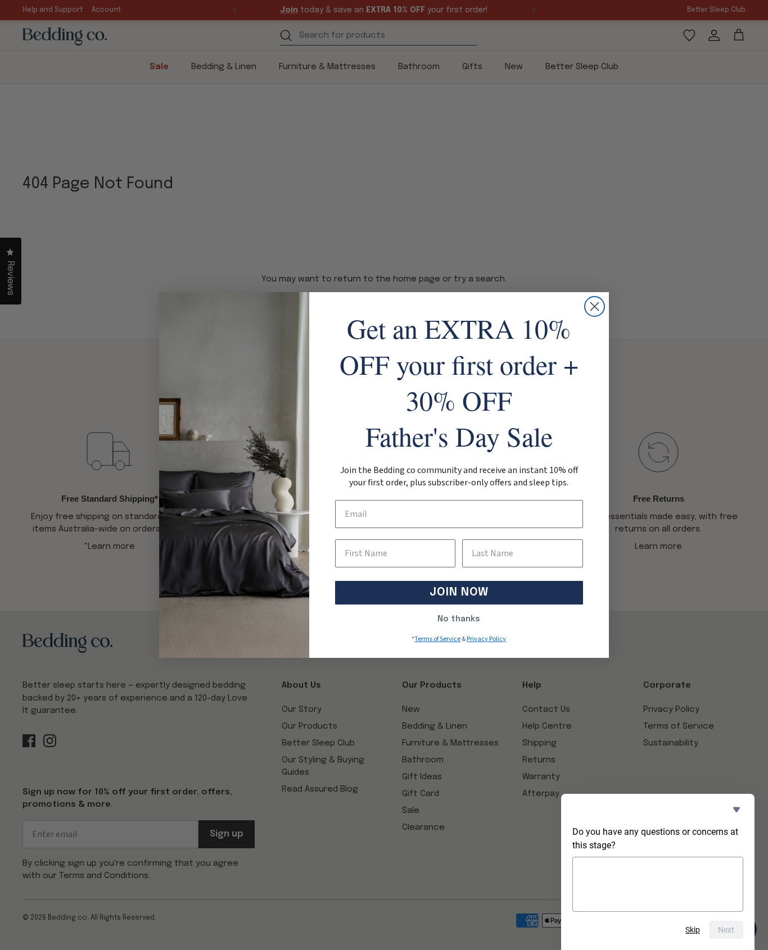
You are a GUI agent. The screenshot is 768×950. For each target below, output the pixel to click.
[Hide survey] (736, 809)
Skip (692, 929)
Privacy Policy (486, 639)
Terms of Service (437, 639)
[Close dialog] (594, 306)
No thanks (458, 619)
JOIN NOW (459, 592)
